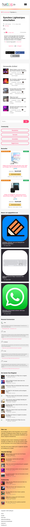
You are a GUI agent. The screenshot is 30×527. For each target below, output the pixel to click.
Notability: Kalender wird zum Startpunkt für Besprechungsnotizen (13, 243)
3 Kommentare (18, 111)
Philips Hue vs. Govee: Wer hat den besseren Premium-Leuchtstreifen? (15, 497)
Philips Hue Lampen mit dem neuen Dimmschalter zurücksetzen (16, 410)
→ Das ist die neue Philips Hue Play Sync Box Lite (10, 358)
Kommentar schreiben (19, 74)
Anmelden (15, 139)
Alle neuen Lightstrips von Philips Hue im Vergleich (16, 375)
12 (6, 32)
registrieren (11, 46)
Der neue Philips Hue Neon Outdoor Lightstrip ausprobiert (15, 492)
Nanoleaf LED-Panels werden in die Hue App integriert (17, 469)
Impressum (3, 523)
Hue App (7, 25)
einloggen (19, 46)
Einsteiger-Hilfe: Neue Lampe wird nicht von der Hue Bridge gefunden (16, 405)
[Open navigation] (25, 4)
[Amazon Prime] (15, 168)
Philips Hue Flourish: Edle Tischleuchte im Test (15, 486)
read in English (15, 75)
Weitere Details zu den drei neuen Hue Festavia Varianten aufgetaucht (16, 454)
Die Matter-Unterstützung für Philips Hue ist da (15, 419)
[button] (10, 52)
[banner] (8, 4)
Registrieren (15, 143)
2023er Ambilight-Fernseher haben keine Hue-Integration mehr (15, 381)
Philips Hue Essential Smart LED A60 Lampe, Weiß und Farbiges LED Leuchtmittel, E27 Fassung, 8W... (15, 166)
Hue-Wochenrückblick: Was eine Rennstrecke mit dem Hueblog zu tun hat (17, 474)
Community (6, 12)
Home (2, 513)
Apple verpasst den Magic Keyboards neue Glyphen (13, 277)
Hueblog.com (6, 448)
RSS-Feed (3, 517)
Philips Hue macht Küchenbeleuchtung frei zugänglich (17, 464)
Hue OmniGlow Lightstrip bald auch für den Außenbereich (15, 459)
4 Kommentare (18, 101)
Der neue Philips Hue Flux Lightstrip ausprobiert (16, 502)
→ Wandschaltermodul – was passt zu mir (8, 328)
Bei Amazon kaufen (15, 174)
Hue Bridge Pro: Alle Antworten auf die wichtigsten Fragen (16, 391)
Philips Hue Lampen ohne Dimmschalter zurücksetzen (17, 395)
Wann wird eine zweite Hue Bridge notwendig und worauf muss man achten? (16, 400)
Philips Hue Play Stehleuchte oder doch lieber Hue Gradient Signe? (16, 482)
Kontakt (15, 134)
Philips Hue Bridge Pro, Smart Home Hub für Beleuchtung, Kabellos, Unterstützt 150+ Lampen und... (15, 196)
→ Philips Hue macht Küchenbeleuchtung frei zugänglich (11, 348)
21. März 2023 (18, 41)
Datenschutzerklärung (5, 519)
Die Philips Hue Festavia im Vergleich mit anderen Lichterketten (16, 415)
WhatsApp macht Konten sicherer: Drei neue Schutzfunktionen (13, 311)
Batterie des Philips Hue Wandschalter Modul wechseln (17, 385)
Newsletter (15, 130)
